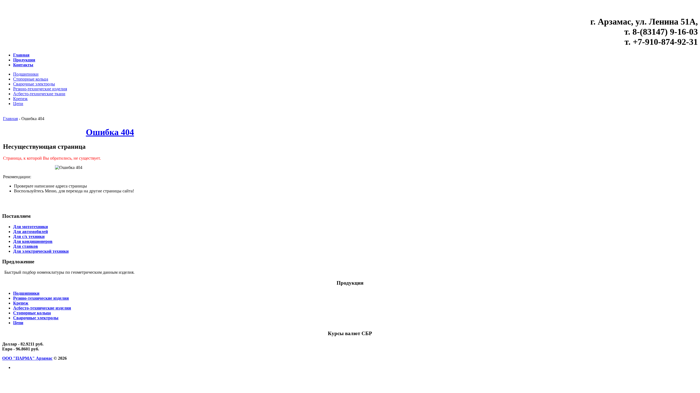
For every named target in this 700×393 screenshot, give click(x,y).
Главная (10, 118)
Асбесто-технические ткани (39, 93)
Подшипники (26, 74)
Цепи (18, 103)
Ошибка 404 (110, 132)
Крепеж (20, 98)
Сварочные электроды (34, 84)
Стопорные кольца (30, 79)
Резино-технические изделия (40, 89)
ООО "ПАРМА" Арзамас (27, 358)
